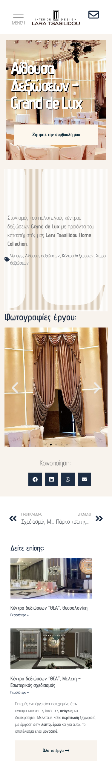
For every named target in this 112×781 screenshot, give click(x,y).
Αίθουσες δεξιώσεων (42, 256)
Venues (16, 256)
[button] (14, 388)
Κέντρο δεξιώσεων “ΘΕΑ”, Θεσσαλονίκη (49, 608)
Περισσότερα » (19, 615)
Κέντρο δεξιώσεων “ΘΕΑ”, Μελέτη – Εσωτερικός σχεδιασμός (45, 681)
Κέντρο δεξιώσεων (77, 256)
